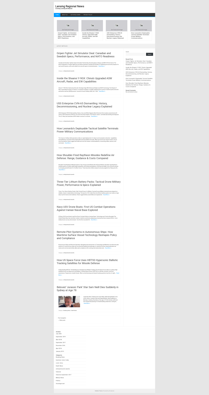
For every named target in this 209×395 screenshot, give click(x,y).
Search (127, 51)
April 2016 (59, 348)
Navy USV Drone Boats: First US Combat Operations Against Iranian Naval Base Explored (86, 208)
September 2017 (61, 342)
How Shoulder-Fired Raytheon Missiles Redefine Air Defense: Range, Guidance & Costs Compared (85, 157)
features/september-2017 (63, 374)
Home (57, 14)
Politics (58, 380)
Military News (60, 377)
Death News (74, 310)
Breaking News (66, 310)
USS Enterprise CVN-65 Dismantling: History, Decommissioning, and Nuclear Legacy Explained (115, 35)
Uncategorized (60, 383)
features (58, 372)
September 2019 (61, 336)
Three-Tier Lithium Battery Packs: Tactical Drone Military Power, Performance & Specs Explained (89, 183)
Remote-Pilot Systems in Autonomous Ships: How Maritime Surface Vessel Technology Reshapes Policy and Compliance (87, 235)
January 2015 (60, 351)
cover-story (59, 363)
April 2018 (59, 339)
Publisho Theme (98, 390)
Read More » (102, 66)
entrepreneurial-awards (68, 71)
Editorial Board (75, 14)
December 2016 (60, 345)
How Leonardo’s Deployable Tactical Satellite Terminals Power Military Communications (140, 35)
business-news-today (62, 360)
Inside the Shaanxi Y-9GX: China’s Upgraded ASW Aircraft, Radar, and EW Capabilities (90, 35)
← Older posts (61, 320)
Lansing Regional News (69, 6)
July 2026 (59, 333)
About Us (64, 14)
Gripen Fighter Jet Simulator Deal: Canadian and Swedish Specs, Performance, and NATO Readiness (67, 35)
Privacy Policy (88, 14)
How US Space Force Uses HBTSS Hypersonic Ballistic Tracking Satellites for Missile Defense (87, 262)
